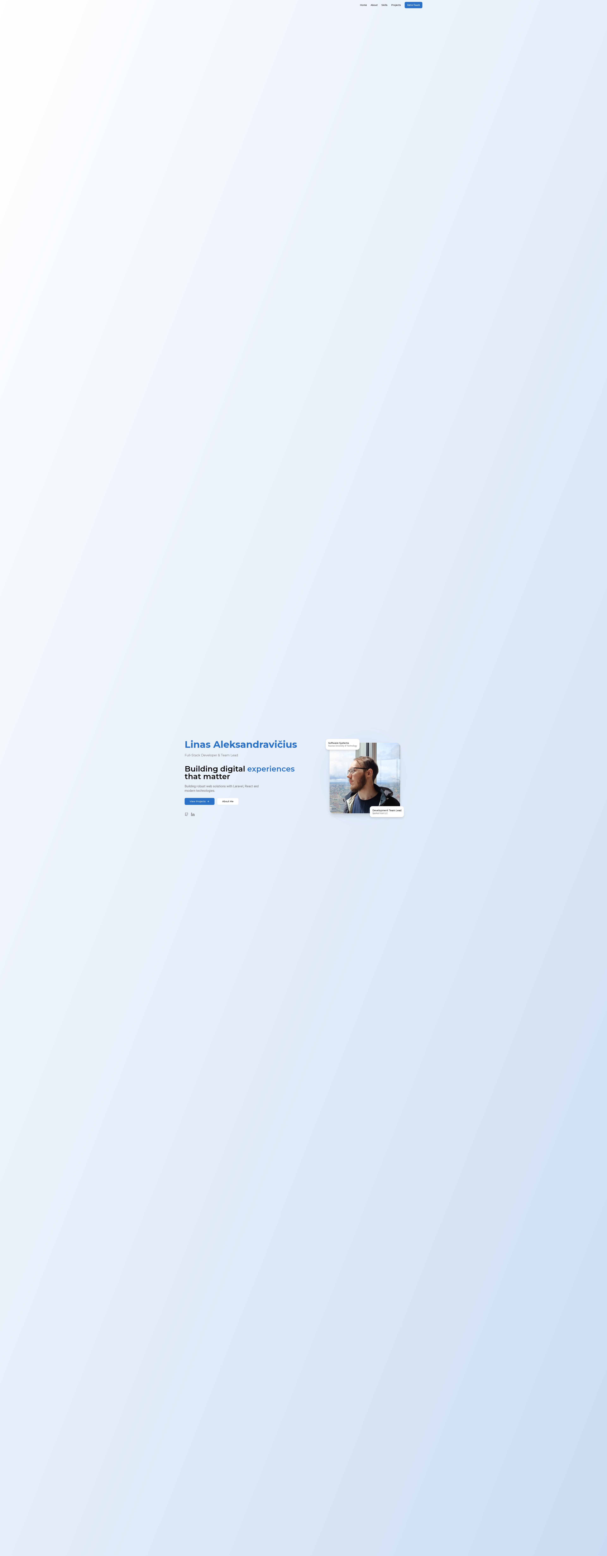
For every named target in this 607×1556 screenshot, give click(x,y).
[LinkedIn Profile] (193, 814)
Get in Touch (413, 5)
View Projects (198, 801)
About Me (227, 801)
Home (363, 5)
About (374, 5)
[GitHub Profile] (186, 814)
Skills (384, 5)
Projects (396, 5)
